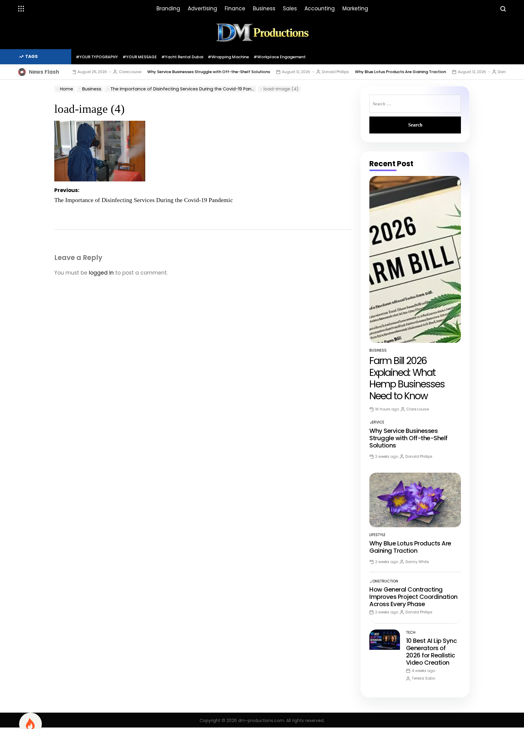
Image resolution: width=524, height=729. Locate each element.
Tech (410, 632)
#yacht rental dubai (182, 57)
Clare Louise (111, 71)
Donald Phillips (316, 71)
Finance (235, 8)
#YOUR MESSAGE (140, 57)
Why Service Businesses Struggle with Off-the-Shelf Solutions (190, 72)
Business (264, 8)
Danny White (490, 71)
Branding (168, 8)
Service (376, 422)
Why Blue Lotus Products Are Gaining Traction (381, 72)
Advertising (202, 8)
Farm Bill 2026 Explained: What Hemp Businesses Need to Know (407, 378)
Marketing (355, 8)
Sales (290, 8)
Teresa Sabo (423, 678)
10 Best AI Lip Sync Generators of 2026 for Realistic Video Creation (431, 651)
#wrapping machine (228, 57)
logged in (101, 272)
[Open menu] (21, 9)
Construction (383, 581)
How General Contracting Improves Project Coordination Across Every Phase (413, 596)
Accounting (319, 8)
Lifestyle (377, 534)
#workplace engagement (280, 57)
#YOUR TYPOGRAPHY (97, 57)
